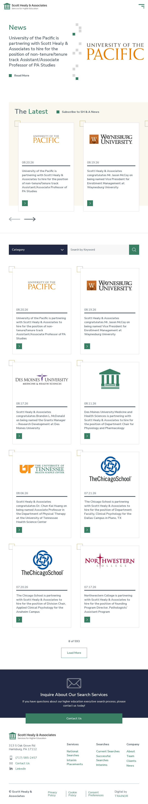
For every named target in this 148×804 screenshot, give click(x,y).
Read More (19, 75)
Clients (131, 761)
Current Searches (108, 751)
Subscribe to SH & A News (80, 112)
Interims (101, 765)
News (130, 766)
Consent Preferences (96, 793)
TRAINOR (121, 796)
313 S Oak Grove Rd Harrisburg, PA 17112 (23, 747)
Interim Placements (75, 762)
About (131, 751)
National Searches (73, 753)
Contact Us (74, 718)
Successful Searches (103, 758)
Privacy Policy (52, 793)
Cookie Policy (72, 793)
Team (130, 756)
